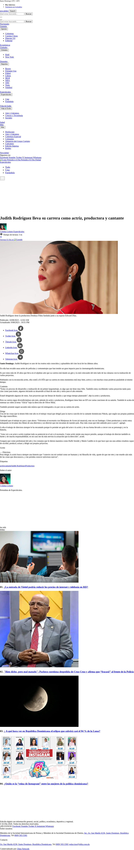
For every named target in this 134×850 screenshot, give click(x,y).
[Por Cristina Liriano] (3, 229)
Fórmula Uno (10, 71)
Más (2, 125)
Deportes (3, 61)
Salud (2, 122)
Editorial (8, 41)
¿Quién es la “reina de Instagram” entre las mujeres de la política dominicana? (46, 783)
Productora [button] (29, 466)
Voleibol (8, 87)
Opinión (3, 26)
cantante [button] (7, 466)
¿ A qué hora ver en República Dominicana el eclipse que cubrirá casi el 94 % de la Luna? (52, 731)
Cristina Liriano (6, 231)
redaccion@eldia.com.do (79, 844)
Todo (7, 167)
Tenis (7, 85)
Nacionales (4, 24)
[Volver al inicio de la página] (2, 178)
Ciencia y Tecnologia (14, 115)
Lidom (8, 76)
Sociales (8, 118)
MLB (7, 78)
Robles (8, 148)
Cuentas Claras (11, 36)
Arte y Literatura (12, 113)
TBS (7, 83)
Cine (7, 99)
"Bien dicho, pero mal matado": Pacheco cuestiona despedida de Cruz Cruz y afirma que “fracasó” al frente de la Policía (69, 671)
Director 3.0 (10, 38)
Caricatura (9, 144)
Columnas (9, 33)
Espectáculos (5, 92)
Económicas (5, 45)
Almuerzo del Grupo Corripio (17, 141)
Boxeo (8, 69)
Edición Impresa (12, 146)
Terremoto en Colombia (13, 7)
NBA (7, 80)
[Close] (1, 19)
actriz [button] (2, 466)
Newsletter (4, 153)
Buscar (29, 14)
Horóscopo (9, 132)
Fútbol (8, 73)
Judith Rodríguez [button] (18, 466)
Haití (7, 55)
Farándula (9, 101)
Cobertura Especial (13, 136)
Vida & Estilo (5, 106)
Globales (3, 47)
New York (9, 57)
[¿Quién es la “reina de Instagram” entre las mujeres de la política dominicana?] (67, 757)
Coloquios (9, 139)
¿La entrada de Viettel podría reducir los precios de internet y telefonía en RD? (46, 587)
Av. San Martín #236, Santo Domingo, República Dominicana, (26, 844)
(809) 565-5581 (20, 835)
